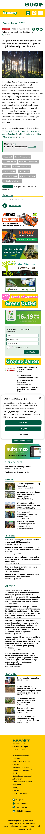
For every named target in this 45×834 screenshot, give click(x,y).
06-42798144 (21, 807)
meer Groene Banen (22, 440)
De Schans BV (24, 171)
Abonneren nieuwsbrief (22, 770)
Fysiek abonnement (20, 755)
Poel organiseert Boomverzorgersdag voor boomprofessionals (27, 514)
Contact (15, 764)
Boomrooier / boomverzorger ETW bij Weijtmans (28, 368)
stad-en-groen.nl (15, 823)
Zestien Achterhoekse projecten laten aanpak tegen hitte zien (26, 700)
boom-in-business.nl (31, 826)
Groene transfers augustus (28, 678)
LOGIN (7, 186)
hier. (14, 144)
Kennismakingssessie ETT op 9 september (28, 485)
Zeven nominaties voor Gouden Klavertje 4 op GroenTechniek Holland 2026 (28, 718)
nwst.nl (30, 829)
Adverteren (17, 779)
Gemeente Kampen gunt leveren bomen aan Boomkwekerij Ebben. (21, 568)
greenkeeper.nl (29, 820)
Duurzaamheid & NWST (22, 761)
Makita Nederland (10, 176)
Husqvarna (34, 131)
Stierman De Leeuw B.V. (21, 166)
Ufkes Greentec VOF (27, 176)
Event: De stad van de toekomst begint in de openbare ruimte (26, 523)
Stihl (27, 131)
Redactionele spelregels (22, 776)
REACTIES (7, 194)
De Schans (29, 134)
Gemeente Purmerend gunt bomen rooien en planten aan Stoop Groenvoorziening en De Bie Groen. (22, 559)
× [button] (40, 398)
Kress (20, 137)
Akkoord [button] (23, 422)
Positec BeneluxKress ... (12, 181)
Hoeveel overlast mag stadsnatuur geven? (25, 709)
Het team (16, 773)
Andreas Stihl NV (10, 162)
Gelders (6, 166)
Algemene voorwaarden (22, 781)
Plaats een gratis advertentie (17, 472)
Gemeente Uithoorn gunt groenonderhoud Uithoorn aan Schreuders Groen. (22, 575)
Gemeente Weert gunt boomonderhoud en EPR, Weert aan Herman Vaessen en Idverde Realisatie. (22, 549)
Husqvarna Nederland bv (28, 162)
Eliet (17, 134)
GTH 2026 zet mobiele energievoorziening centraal (28, 504)
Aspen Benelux (8, 134)
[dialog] (22, 417)
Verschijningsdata (19, 793)
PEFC (22, 134)
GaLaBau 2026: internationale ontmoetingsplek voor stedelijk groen (28, 494)
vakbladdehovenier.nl (12, 826)
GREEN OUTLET (13, 462)
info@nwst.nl (20, 800)
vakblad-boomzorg (23, 811)
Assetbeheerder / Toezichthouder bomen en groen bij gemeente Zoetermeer (27, 378)
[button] (23, 434)
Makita (37, 134)
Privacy (15, 787)
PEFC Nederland (9, 171)
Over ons (16, 758)
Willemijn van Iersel (10, 32)
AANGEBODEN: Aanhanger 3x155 (18, 466)
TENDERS (10, 535)
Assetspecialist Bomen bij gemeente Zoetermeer (27, 388)
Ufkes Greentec (8, 137)
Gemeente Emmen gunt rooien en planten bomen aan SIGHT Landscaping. (22, 541)
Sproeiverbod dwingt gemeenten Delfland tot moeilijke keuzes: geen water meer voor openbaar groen (29, 689)
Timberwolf (7, 131)
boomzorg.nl (29, 823)
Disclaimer (16, 784)
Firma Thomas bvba (22, 157)
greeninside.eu (19, 829)
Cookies (15, 790)
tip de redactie (15, 205)
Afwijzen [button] (23, 429)
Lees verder (23, 417)
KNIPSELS (10, 586)
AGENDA (9, 479)
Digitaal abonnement (21, 767)
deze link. (32, 146)
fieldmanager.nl (14, 820)
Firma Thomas (19, 131)
